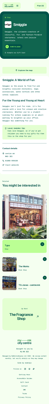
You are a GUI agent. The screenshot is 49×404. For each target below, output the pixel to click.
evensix (28, 363)
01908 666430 (11, 161)
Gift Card (24, 382)
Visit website (12, 165)
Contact (24, 386)
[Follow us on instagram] (25, 369)
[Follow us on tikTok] (34, 369)
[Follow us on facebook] (29, 369)
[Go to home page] (9, 5)
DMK (24, 390)
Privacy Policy (24, 397)
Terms (24, 393)
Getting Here (24, 374)
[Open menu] (17, 5)
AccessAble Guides (24, 378)
